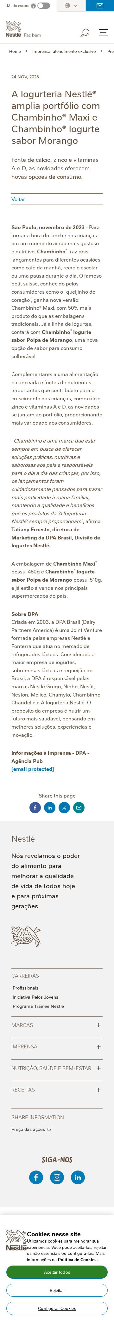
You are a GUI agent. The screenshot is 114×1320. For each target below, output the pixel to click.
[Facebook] (36, 1177)
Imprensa (56, 1046)
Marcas (56, 1024)
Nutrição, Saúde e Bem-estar (56, 1067)
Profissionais (25, 987)
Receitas (56, 1089)
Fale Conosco (100, 5)
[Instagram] (57, 1177)
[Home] (36, 29)
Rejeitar (57, 1290)
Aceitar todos (57, 1272)
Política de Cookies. (78, 1259)
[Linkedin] (78, 1177)
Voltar (18, 198)
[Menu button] (103, 33)
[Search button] (89, 32)
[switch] (43, 6)
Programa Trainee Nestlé (38, 1006)
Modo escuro (18, 5)
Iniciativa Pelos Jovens (35, 997)
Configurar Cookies (57, 1308)
